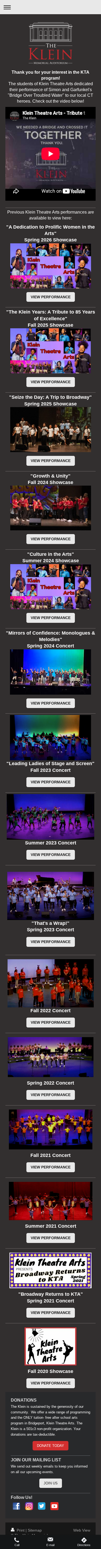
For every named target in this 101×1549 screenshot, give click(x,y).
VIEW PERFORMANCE (51, 297)
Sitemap (35, 1530)
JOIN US (51, 1483)
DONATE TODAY (50, 1446)
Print (21, 1530)
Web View (81, 1530)
